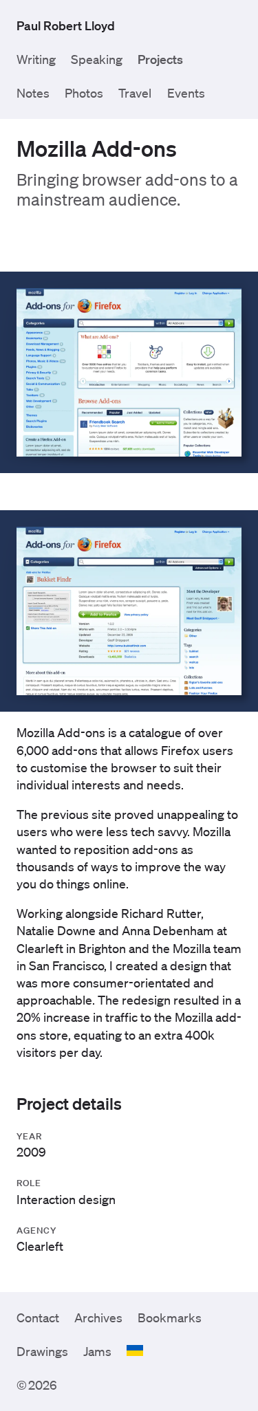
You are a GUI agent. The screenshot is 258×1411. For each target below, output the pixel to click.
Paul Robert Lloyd (66, 25)
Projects (160, 59)
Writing (36, 59)
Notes (33, 92)
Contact (38, 1317)
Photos (84, 92)
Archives (98, 1317)
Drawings (42, 1351)
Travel (134, 92)
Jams (97, 1351)
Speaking (96, 59)
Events (186, 92)
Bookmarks (170, 1317)
